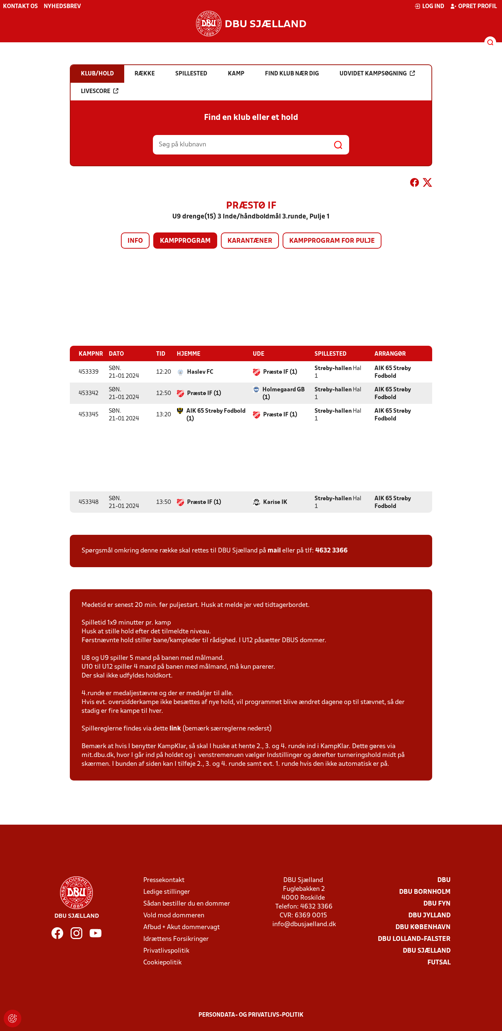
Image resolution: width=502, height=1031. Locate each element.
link (175, 729)
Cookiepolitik (162, 963)
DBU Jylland (429, 916)
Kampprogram (185, 241)
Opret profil (477, 6)
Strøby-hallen (333, 368)
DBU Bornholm (425, 892)
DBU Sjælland (427, 951)
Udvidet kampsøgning (373, 74)
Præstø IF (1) (280, 372)
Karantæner (249, 241)
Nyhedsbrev (62, 6)
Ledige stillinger (166, 892)
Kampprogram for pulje (332, 241)
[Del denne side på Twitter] (427, 184)
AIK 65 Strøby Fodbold (392, 372)
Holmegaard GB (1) (283, 393)
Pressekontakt (163, 880)
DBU (444, 880)
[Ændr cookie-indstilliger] (12, 1018)
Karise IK (275, 502)
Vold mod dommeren (173, 916)
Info (135, 241)
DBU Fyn (437, 904)
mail (274, 551)
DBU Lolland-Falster (414, 939)
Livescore (95, 91)
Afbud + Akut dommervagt (181, 927)
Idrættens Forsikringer (176, 939)
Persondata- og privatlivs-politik (251, 1015)
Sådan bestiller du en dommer (186, 904)
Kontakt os (20, 6)
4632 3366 (331, 551)
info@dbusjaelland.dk (304, 924)
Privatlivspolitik (166, 951)
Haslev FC (200, 372)
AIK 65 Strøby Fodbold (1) (215, 415)
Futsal (439, 963)
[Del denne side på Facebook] (414, 184)
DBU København (423, 927)
